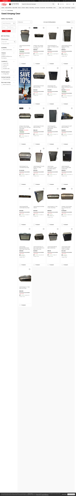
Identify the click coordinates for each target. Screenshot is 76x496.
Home (2, 10)
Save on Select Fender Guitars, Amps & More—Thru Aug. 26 (49, 0)
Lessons (73, 7)
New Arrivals (67, 7)
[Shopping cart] (73, 4)
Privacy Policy (30, 493)
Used (63, 7)
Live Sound (37, 7)
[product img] (25, 35)
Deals (60, 7)
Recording (31, 7)
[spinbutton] (5, 27)
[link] (25, 47)
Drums (19, 7)
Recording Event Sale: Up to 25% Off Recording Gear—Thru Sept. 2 (24, 0)
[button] (14, 4)
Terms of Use (38, 494)
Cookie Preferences (44, 494)
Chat (12, 4)
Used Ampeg (10, 10)
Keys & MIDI (14, 7)
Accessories (42, 7)
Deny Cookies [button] (64, 494)
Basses (27, 7)
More (54, 7)
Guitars (2, 7)
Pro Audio (4, 58)
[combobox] (24, 22)
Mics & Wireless (49, 7)
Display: (68, 22)
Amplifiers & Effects (6, 56)
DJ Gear (23, 7)
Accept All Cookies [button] (71, 494)
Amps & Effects (8, 7)
